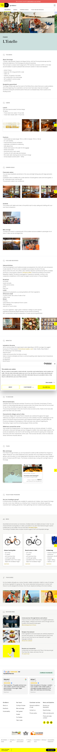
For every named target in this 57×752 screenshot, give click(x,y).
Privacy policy (33, 713)
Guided (18, 714)
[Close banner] (54, 363)
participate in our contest (34, 1)
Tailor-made (19, 720)
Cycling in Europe (20, 705)
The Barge (7, 9)
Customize (27, 387)
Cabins (15, 9)
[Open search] (6, 5)
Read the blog (46, 710)
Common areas (24, 9)
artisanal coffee (27, 272)
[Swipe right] (54, 9)
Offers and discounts (48, 713)
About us (5, 705)
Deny (10, 387)
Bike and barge (20, 708)
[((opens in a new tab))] (11, 621)
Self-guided (19, 711)
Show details (49, 382)
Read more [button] (6, 692)
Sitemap (43, 740)
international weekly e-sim (25, 349)
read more (6, 564)
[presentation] (56, 125)
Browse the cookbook (32, 640)
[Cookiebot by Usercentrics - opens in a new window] (45, 364)
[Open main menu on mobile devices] (55, 5)
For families (19, 717)
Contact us (32, 710)
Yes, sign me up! (30, 653)
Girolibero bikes (33, 527)
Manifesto (5, 708)
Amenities (49, 9)
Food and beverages (37, 9)
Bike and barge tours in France (34, 625)
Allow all (46, 387)
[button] (25, 22)
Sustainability (6, 711)
